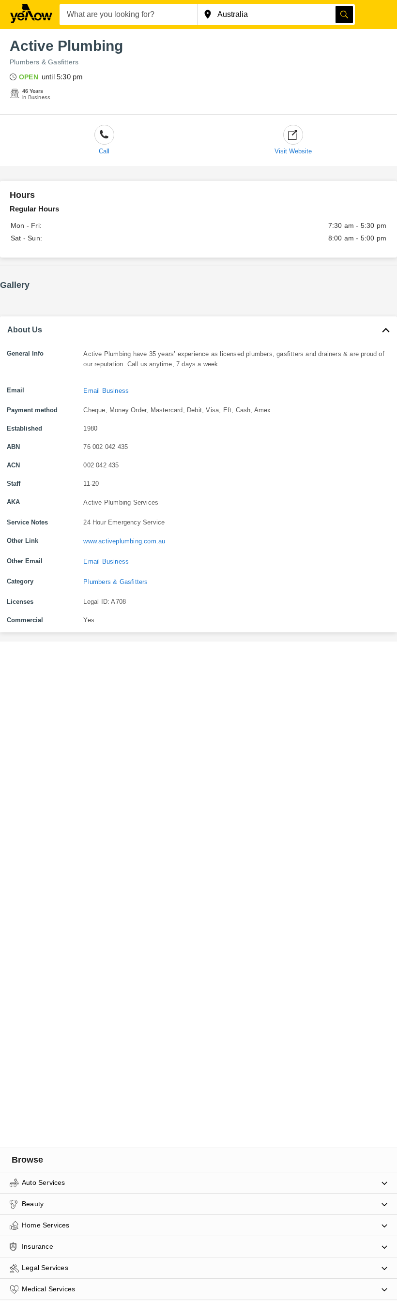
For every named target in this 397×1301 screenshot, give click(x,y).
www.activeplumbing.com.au (124, 541)
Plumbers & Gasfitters (44, 62)
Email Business (106, 390)
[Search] (344, 14)
